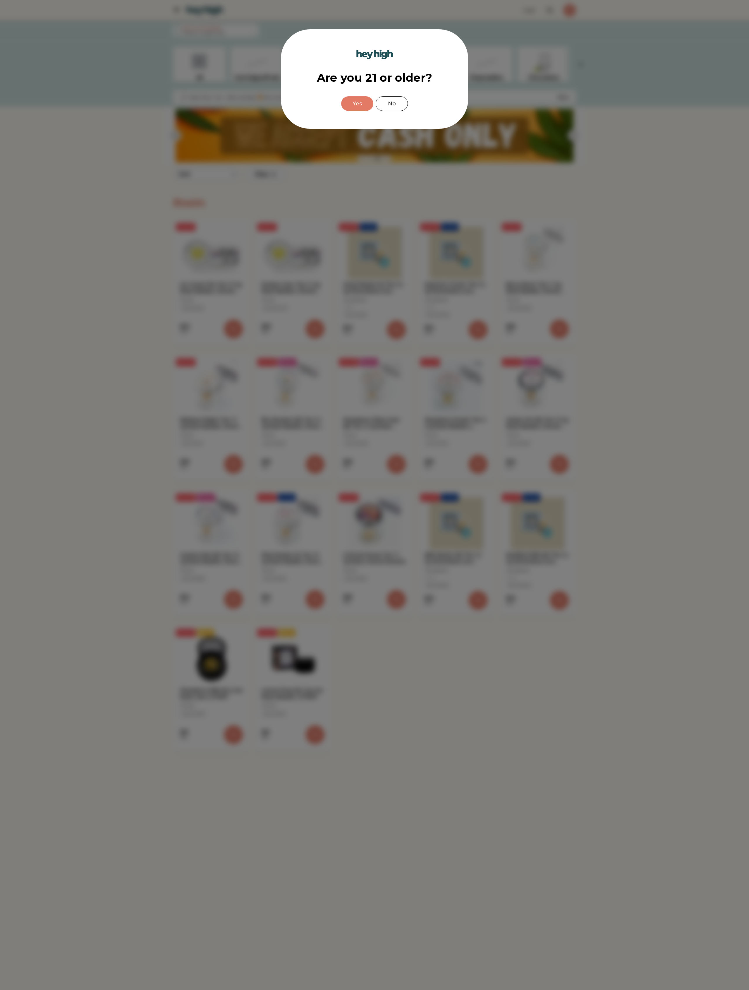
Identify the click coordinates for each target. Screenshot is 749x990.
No (392, 103)
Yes (357, 103)
